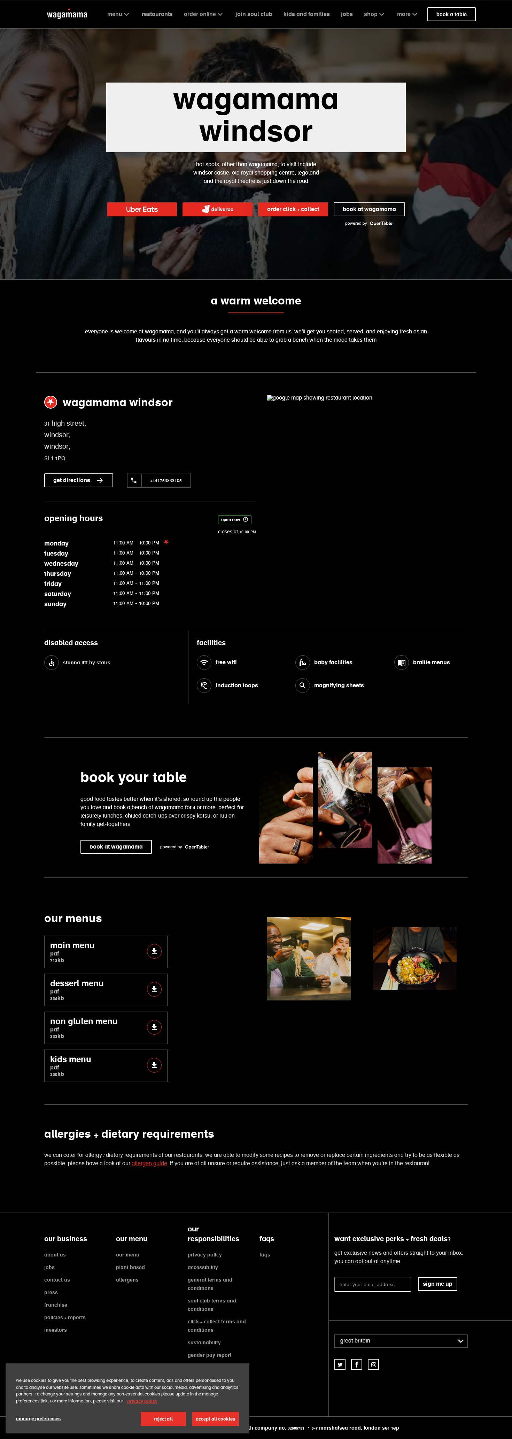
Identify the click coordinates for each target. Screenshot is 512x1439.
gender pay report (210, 1355)
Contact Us (57, 1280)
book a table (451, 14)
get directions (71, 480)
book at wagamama (369, 209)
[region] (127, 1398)
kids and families (307, 14)
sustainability (204, 1342)
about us (55, 1255)
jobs (347, 14)
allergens (127, 1280)
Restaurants (157, 14)
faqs (264, 1255)
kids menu (70, 1065)
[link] (340, 1364)
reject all (163, 1419)
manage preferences (38, 1418)
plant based (130, 1267)
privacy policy (205, 1255)
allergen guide (149, 1164)
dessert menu (77, 989)
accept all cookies (215, 1419)
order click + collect (293, 209)
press (51, 1292)
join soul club (253, 14)
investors (55, 1330)
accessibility (203, 1267)
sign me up (437, 1284)
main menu (72, 952)
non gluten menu (84, 1027)
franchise (55, 1305)
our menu (127, 1255)
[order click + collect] (142, 209)
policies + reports (65, 1317)
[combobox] (401, 1341)
